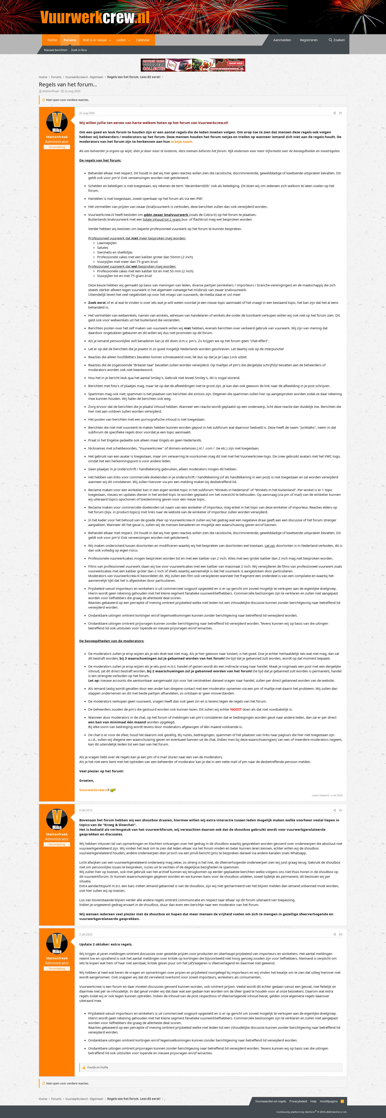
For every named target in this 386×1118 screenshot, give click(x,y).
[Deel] (335, 113)
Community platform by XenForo (311, 1112)
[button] (110, 40)
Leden (121, 40)
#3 (340, 934)
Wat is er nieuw (95, 40)
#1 (340, 113)
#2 (340, 810)
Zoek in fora (79, 50)
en (97, 1067)
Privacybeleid (298, 1101)
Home (52, 40)
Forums (70, 40)
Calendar (143, 40)
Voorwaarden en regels (270, 1101)
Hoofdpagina (329, 1101)
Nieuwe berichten (55, 50)
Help (313, 1101)
